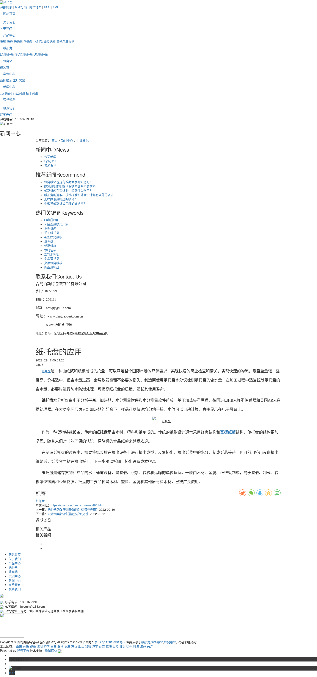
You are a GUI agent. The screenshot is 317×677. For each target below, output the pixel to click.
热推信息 (6, 7)
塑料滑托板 (51, 254)
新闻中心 (9, 86)
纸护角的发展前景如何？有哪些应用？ (73, 509)
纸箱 (3, 41)
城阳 (40, 646)
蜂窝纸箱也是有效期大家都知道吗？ (68, 182)
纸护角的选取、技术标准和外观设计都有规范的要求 (79, 195)
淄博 (60, 646)
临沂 (122, 646)
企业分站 (21, 7)
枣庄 (67, 646)
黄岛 (26, 646)
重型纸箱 (50, 228)
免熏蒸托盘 (51, 258)
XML (56, 7)
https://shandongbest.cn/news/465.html (77, 505)
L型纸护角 (7, 54)
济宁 (95, 646)
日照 (116, 646)
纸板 (10, 41)
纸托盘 (18, 41)
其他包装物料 (65, 41)
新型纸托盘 (51, 267)
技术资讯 (32, 93)
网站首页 (9, 13)
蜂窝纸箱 (50, 245)
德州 (129, 646)
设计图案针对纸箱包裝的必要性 (69, 514)
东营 (74, 646)
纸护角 (7, 48)
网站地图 (35, 7)
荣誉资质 (9, 99)
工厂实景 (19, 80)
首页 (55, 140)
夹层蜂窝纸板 (53, 263)
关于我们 (9, 22)
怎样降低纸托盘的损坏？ (60, 199)
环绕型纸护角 (24, 54)
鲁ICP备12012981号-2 (110, 642)
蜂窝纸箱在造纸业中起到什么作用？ (68, 190)
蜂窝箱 (7, 61)
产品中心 (9, 35)
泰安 (102, 646)
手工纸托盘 (51, 232)
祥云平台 (23, 650)
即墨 (33, 646)
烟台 (81, 646)
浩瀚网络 (51, 650)
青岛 (53, 646)
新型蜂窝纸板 (53, 237)
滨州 (143, 646)
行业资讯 (19, 93)
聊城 (136, 646)
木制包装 (50, 250)
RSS (47, 7)
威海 (109, 646)
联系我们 (9, 108)
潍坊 (88, 646)
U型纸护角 (41, 54)
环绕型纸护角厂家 (56, 224)
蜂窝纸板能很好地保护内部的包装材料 (70, 186)
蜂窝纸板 (50, 41)
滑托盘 (28, 41)
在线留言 (15, 584)
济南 (47, 646)
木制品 (38, 41)
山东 (19, 646)
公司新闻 (6, 93)
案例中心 (9, 74)
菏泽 (150, 646)
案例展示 (6, 80)
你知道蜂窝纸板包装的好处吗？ (65, 203)
